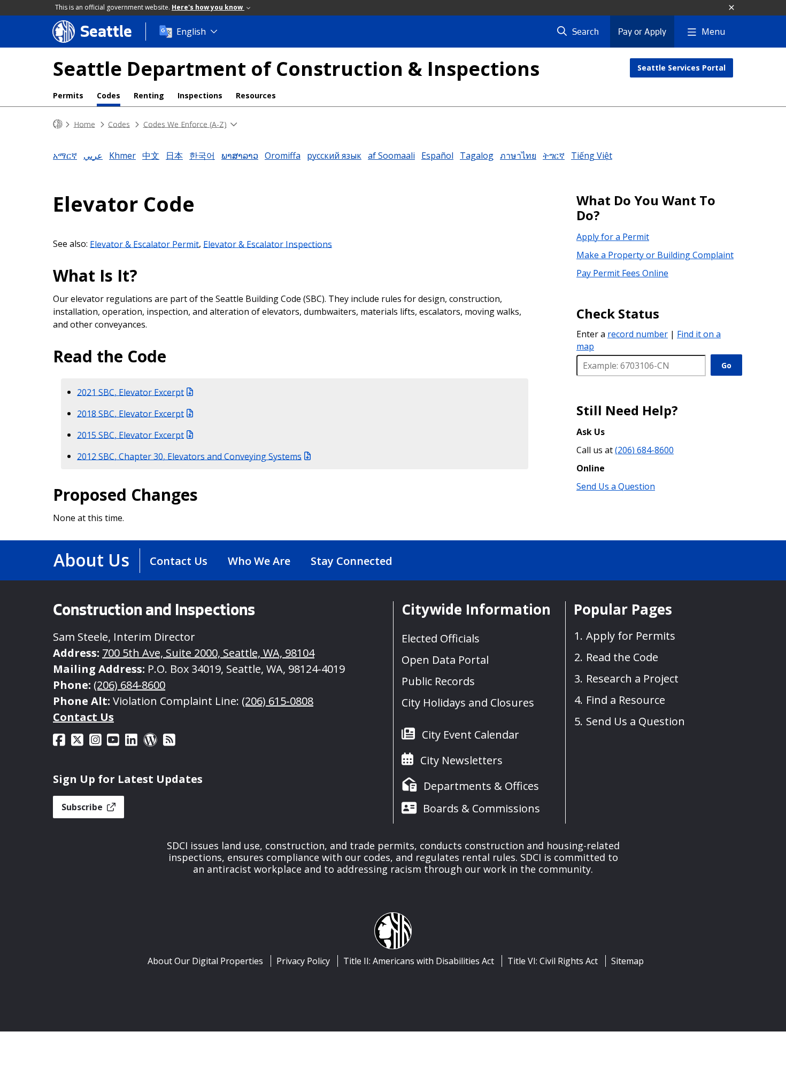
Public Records (438, 681)
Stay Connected (351, 561)
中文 (150, 155)
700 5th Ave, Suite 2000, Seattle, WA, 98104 (208, 653)
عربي (93, 155)
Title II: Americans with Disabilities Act (418, 961)
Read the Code (622, 657)
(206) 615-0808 (277, 701)
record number (637, 334)
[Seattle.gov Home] (58, 124)
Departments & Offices (481, 786)
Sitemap (627, 961)
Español (437, 155)
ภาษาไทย (518, 155)
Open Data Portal (445, 660)
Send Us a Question (615, 486)
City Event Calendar (470, 734)
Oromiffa (282, 155)
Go (726, 365)
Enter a (622, 334)
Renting (149, 95)
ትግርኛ (554, 155)
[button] (732, 8)
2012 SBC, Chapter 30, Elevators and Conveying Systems (189, 456)
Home (84, 124)
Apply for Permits (630, 636)
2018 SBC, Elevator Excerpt (130, 413)
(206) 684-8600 (644, 450)
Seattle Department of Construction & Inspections (296, 69)
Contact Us (178, 561)
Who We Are (259, 561)
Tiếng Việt (591, 155)
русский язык (334, 155)
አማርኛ (65, 155)
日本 (174, 155)
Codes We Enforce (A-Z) (185, 124)
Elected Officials (441, 638)
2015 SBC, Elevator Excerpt (130, 434)
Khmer (122, 155)
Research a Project (632, 678)
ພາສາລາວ (239, 155)
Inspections (200, 95)
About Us (91, 559)
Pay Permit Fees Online (622, 273)
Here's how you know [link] (208, 7)
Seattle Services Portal (681, 68)
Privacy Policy (303, 961)
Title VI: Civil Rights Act (552, 961)
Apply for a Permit (612, 237)
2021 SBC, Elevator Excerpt (130, 392)
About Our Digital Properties (205, 961)
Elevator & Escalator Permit (144, 244)
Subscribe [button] (83, 807)
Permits (68, 95)
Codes (108, 95)
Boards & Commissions (481, 808)
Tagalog (477, 155)
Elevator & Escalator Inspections (267, 244)
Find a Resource (625, 700)
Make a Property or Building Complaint (655, 255)
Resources (256, 95)
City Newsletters (461, 760)
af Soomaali (391, 155)
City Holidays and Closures (468, 702)
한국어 (202, 155)
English (191, 31)
